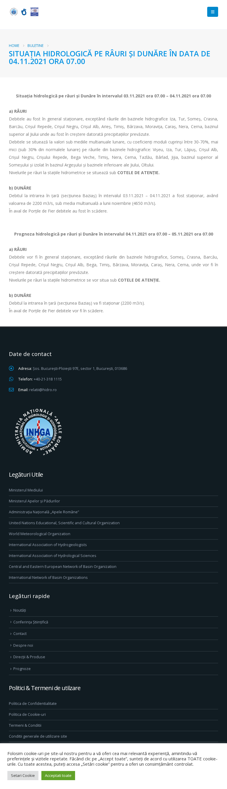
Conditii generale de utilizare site (38, 736)
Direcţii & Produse (29, 656)
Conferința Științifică (30, 622)
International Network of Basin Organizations (48, 577)
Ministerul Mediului (26, 490)
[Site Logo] (23, 12)
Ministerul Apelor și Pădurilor (34, 501)
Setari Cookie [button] (23, 775)
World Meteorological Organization (39, 533)
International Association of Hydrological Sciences (52, 555)
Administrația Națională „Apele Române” (44, 511)
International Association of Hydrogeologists (48, 544)
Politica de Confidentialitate (33, 703)
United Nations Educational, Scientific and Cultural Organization (64, 522)
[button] (212, 12)
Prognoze (22, 668)
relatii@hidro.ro (43, 389)
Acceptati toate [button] (58, 775)
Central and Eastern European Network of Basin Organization (62, 566)
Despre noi (23, 645)
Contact (20, 633)
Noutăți (19, 610)
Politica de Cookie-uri (27, 714)
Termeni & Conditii (25, 725)
